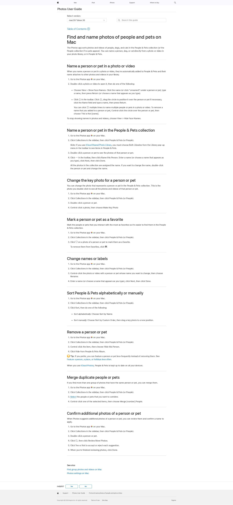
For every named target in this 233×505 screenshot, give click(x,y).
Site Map (105, 500)
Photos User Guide (69, 9)
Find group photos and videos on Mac (84, 469)
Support (65, 493)
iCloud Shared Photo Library (98, 145)
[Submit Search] (119, 20)
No (86, 486)
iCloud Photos (87, 365)
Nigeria (173, 500)
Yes (72, 486)
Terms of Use (95, 500)
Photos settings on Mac (78, 473)
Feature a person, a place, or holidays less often (89, 359)
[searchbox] (141, 20)
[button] (175, 2)
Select (73, 397)
